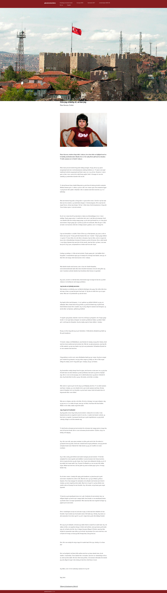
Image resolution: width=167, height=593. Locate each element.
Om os (61, 5)
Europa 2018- (80, 2)
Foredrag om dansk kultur (66, 2)
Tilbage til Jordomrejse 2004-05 (69, 586)
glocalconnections (50, 3)
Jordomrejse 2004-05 (104, 2)
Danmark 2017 (91, 2)
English (69, 5)
